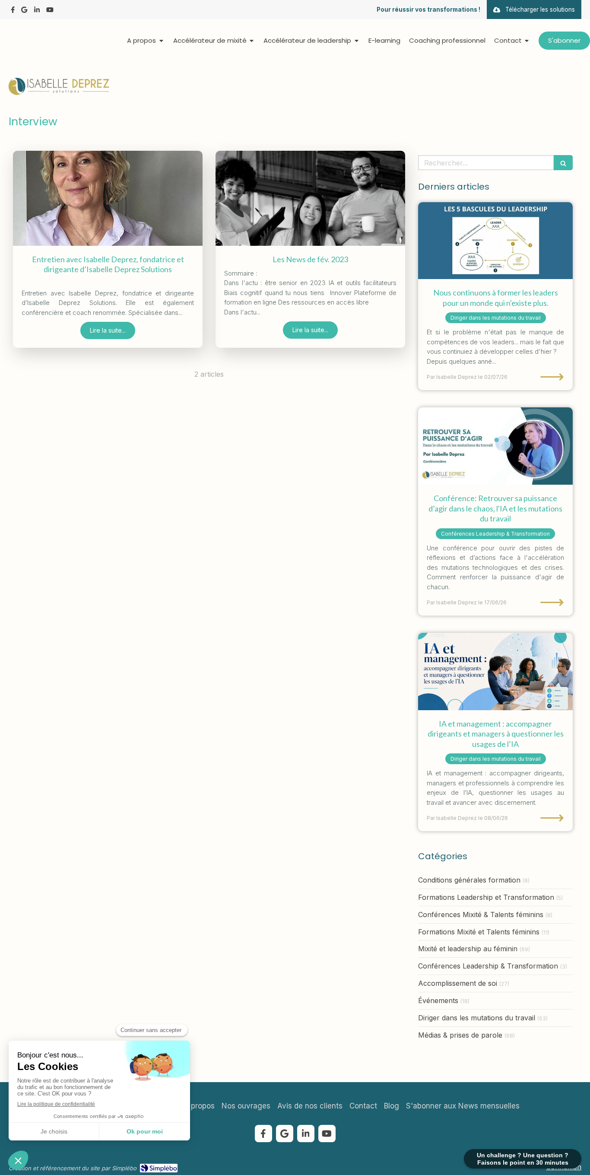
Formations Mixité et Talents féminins (478, 931)
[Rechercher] (563, 162)
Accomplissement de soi (457, 983)
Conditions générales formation (469, 880)
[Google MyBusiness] (24, 11)
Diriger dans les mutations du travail (476, 1017)
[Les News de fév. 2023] (310, 198)
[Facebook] (13, 11)
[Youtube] (50, 11)
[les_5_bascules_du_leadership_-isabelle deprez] (495, 240)
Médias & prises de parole (460, 1035)
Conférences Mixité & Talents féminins (480, 914)
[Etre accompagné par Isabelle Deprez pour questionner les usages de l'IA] (495, 671)
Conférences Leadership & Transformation (488, 966)
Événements (438, 1000)
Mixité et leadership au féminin (467, 948)
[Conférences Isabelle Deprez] (495, 446)
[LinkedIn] (37, 11)
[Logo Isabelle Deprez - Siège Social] (58, 93)
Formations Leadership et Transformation (486, 897)
